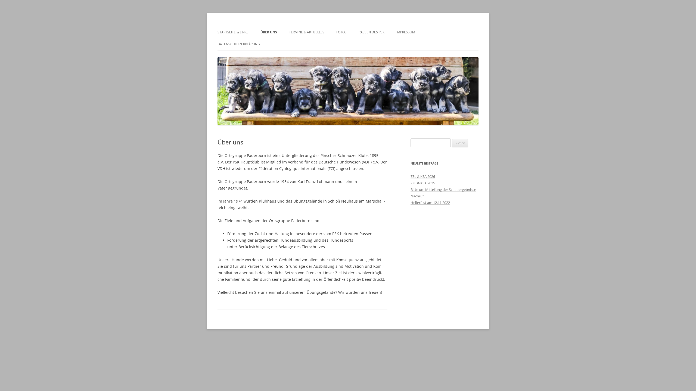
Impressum (405, 32)
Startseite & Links (232, 32)
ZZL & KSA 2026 (423, 176)
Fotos (341, 32)
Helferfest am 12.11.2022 (430, 202)
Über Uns (268, 32)
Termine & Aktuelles (306, 32)
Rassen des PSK (371, 32)
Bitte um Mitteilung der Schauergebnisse (443, 189)
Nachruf (417, 196)
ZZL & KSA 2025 (423, 183)
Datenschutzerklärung (238, 44)
